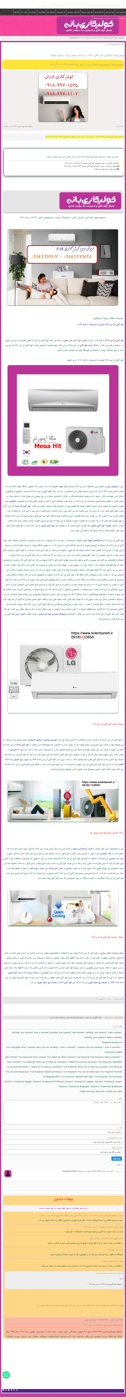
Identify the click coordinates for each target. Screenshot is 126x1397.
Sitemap (16, 12)
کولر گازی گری (51, 12)
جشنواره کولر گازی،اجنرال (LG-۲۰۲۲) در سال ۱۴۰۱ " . (104, 1284)
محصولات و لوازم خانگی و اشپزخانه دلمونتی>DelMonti (109, 18)
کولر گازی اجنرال (120, 12)
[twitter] (6, 1390)
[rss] (11, 1390)
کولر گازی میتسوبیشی (73, 12)
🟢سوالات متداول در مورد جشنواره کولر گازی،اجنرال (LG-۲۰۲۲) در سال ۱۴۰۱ (91, 166)
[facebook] (3, 1390)
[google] (9, 1390)
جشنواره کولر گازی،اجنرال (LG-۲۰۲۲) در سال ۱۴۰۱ (102, 1331)
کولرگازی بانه (41, 12)
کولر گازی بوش (61, 12)
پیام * (119, 1098)
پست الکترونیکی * (114, 1138)
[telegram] (17, 1390)
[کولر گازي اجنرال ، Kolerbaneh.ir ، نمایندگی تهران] (88, 34)
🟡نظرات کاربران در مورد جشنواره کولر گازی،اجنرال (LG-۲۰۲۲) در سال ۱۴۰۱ (92, 163)
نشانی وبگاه (117, 1148)
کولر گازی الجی (109, 12)
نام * (120, 1128)
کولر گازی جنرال (98, 12)
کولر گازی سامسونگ (87, 12)
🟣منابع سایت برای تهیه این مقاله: (106, 169)
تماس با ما (24, 12)
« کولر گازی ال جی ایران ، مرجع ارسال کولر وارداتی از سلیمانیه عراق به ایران (76, 1017)
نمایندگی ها (32, 12)
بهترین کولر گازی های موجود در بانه (72, 340)
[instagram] (14, 1390)
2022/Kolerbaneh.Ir (70, 1171)
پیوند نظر (119, 1171)
